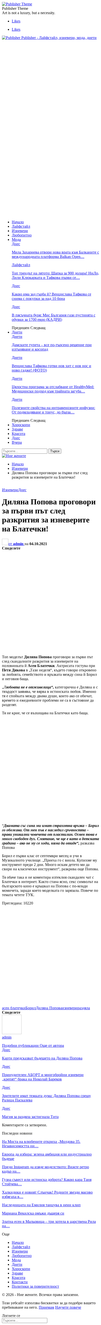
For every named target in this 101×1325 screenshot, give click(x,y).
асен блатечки (13, 1008)
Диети (17, 332)
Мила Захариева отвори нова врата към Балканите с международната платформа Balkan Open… (55, 254)
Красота (18, 434)
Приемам (46, 1307)
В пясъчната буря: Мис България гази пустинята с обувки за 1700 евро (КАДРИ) (53, 317)
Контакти (20, 1282)
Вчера (17, 442)
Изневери (20, 231)
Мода (16, 239)
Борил (30, 1008)
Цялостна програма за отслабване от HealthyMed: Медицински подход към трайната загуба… (53, 389)
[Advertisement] (43, 78)
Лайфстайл (21, 226)
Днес (16, 244)
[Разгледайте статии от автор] (12, 1033)
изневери (69, 1008)
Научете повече (68, 1307)
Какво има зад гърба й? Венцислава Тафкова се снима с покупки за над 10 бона (51, 296)
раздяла (83, 1008)
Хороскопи (21, 425)
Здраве (17, 429)
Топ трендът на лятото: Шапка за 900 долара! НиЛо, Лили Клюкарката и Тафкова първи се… (55, 275)
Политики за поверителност (35, 1286)
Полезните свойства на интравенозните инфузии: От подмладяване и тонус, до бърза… (53, 410)
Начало (18, 222)
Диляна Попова (49, 1008)
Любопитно (22, 235)
